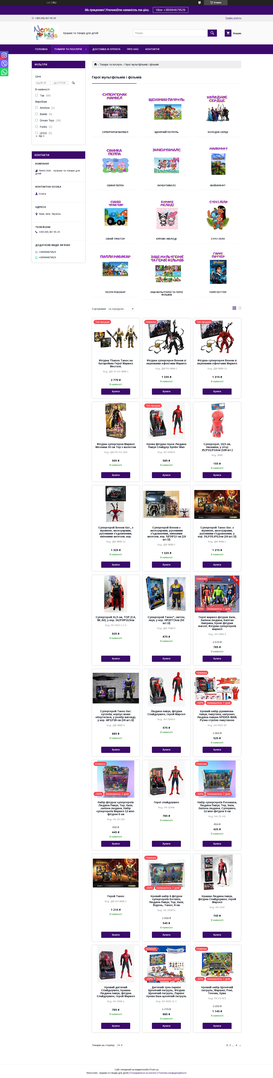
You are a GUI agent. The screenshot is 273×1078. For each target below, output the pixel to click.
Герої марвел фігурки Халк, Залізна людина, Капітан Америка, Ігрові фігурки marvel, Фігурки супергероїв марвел (217, 623)
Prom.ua (154, 1069)
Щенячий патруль (166, 132)
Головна (41, 49)
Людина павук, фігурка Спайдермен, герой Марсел (166, 713)
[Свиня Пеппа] (115, 162)
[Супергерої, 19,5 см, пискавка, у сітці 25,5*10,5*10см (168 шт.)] (217, 420)
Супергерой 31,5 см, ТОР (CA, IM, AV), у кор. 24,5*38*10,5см (116, 619)
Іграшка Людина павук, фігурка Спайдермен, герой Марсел (217, 899)
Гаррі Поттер (217, 292)
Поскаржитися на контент (143, 1073)
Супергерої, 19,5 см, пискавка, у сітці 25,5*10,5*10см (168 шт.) (217, 447)
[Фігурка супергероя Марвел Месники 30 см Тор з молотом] (115, 420)
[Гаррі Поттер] (218, 269)
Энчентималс (166, 185)
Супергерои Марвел (115, 132)
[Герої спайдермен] (166, 778)
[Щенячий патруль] (166, 109)
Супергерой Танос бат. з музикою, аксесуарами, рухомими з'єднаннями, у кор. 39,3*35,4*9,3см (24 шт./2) (217, 532)
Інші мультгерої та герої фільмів (166, 293)
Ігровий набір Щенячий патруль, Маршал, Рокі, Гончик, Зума (217, 990)
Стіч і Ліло (218, 239)
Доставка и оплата (106, 49)
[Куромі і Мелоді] (166, 215)
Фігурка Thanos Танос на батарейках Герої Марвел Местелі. (115, 363)
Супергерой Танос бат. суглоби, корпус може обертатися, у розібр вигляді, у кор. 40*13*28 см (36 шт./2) (115, 716)
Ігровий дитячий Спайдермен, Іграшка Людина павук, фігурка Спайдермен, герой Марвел (116, 992)
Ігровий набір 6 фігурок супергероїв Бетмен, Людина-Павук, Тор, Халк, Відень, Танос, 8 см (166, 901)
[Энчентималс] (166, 162)
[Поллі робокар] (115, 269)
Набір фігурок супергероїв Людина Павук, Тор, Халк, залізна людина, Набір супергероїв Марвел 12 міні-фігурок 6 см (115, 808)
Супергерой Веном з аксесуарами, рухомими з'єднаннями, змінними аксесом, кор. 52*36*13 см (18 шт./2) (166, 533)
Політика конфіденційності (172, 1073)
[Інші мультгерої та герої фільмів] (166, 269)
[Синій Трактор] (115, 215)
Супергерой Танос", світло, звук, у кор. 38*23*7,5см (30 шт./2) (166, 620)
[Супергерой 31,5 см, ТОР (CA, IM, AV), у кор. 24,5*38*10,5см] (115, 593)
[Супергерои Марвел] (115, 109)
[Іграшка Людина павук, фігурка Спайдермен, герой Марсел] (217, 872)
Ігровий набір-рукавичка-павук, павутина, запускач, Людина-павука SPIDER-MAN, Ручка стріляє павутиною (217, 716)
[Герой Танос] (115, 872)
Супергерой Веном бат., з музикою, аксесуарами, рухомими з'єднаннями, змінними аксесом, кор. (115, 532)
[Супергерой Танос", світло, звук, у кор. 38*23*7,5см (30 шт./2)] (166, 593)
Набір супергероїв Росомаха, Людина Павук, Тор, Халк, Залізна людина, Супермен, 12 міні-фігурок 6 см (217, 807)
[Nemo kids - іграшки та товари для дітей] (45, 39)
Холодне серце (218, 132)
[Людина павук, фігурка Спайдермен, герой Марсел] (166, 687)
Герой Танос (115, 896)
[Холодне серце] (218, 109)
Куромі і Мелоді (166, 239)
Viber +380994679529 (170, 10)
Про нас (133, 49)
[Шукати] (212, 33)
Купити (116, 391)
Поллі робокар (115, 292)
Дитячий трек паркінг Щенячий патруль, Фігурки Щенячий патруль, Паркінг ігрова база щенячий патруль (166, 992)
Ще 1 (41, 136)
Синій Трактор (115, 239)
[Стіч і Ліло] (218, 215)
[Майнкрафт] (218, 162)
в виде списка (239, 309)
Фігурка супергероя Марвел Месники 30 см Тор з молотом (115, 446)
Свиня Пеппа (115, 185)
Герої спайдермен (166, 802)
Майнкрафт (217, 185)
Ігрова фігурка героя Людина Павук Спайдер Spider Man (166, 446)
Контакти (152, 49)
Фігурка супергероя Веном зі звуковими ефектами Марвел (166, 362)
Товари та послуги (68, 49)
